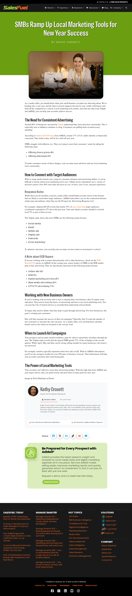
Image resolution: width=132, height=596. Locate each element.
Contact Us (107, 560)
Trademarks (65, 585)
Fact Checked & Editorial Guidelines (45, 422)
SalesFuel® (109, 533)
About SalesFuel (109, 545)
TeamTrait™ (111, 525)
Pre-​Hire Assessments (79, 538)
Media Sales (74, 534)
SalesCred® (111, 521)
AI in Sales (73, 516)
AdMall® (109, 516)
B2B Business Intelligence (80, 520)
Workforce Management (80, 556)
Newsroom (106, 553)
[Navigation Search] (126, 7)
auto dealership (79, 206)
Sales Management (78, 549)
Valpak (61, 124)
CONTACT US (103, 2)
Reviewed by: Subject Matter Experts (88, 422)
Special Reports (109, 556)
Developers (52, 585)
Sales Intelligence (77, 545)
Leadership (106, 549)
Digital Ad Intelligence (78, 527)
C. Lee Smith (111, 529)
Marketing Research (78, 531)
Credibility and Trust (78, 523)
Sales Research (76, 552)
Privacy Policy (91, 585)
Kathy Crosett (52, 389)
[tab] (48, 399)
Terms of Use (77, 585)
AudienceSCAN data (44, 135)
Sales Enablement (77, 541)
